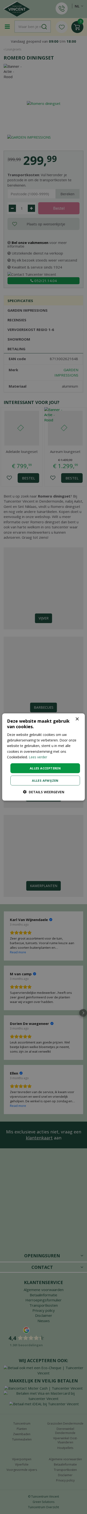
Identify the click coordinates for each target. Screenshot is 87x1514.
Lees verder (38, 756)
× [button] (77, 719)
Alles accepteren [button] (45, 768)
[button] (43, 792)
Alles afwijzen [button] (45, 780)
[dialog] (43, 757)
